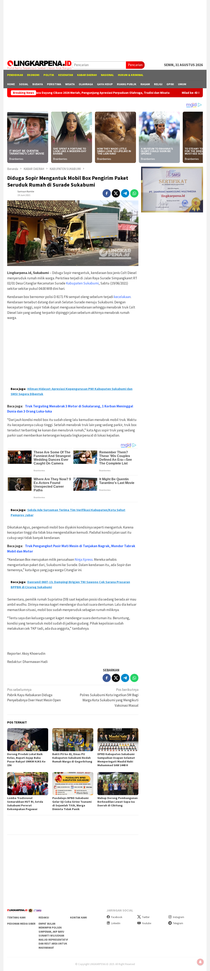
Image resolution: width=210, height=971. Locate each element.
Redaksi (44, 917)
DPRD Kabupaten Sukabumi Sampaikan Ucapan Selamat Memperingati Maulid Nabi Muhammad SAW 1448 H (116, 759)
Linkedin (115, 923)
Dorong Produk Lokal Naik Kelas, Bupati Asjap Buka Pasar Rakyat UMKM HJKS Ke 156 (26, 759)
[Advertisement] (105, 28)
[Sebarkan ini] (107, 193)
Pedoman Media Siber (21, 923)
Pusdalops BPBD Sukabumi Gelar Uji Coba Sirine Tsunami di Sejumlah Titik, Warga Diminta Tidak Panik (72, 803)
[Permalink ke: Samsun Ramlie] (11, 193)
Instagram (178, 917)
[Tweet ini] (116, 193)
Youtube (146, 923)
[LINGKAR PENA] (39, 64)
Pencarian (135, 65)
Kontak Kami (78, 917)
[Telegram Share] (125, 193)
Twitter (146, 917)
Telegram (178, 923)
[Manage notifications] (200, 962)
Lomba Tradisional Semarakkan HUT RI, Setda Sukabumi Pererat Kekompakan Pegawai (25, 803)
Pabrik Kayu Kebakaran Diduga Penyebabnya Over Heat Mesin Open (34, 694)
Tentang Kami (16, 917)
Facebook (116, 917)
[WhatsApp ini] (134, 193)
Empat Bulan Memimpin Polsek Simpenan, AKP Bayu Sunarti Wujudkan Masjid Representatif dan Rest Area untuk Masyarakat (53, 935)
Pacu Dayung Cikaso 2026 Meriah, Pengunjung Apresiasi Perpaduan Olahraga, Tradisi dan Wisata (70, 93)
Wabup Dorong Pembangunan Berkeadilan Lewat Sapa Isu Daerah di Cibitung (117, 801)
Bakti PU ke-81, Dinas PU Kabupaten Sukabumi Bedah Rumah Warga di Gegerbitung (72, 757)
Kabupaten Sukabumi (82, 283)
